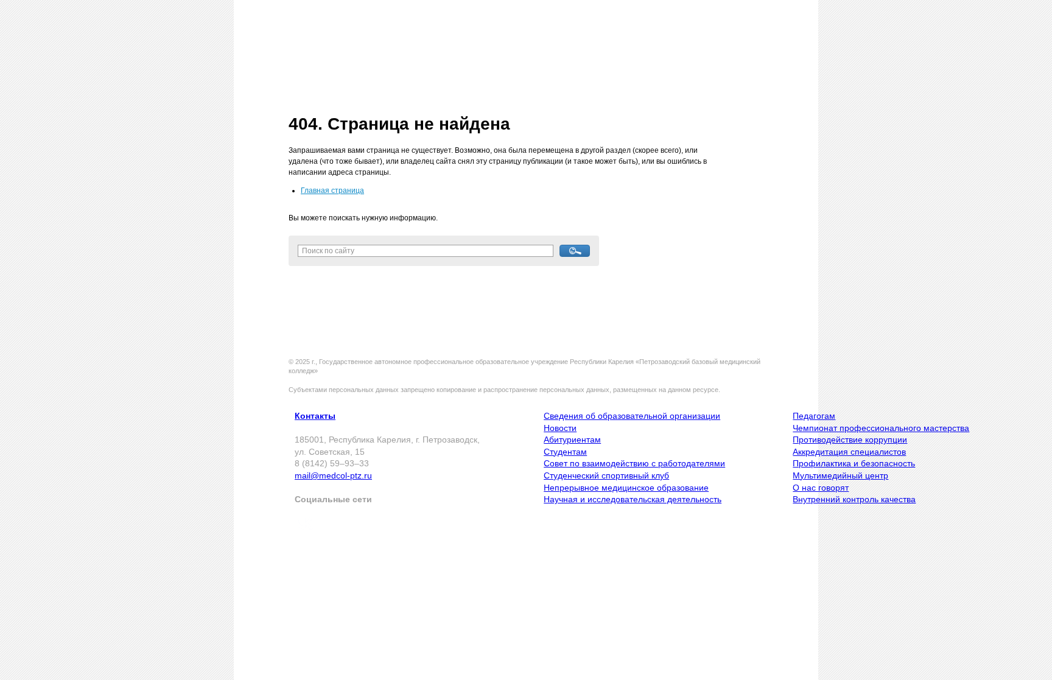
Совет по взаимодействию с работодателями (634, 463)
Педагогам (814, 416)
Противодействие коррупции (850, 439)
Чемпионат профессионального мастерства (881, 428)
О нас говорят (821, 487)
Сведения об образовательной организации (632, 416)
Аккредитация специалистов (849, 452)
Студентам (565, 452)
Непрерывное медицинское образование (626, 487)
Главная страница (332, 190)
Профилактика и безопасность (854, 463)
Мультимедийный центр (840, 475)
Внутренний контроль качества (854, 499)
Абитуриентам (572, 439)
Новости (560, 428)
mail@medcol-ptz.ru (333, 475)
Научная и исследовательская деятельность (632, 499)
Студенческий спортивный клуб (606, 475)
